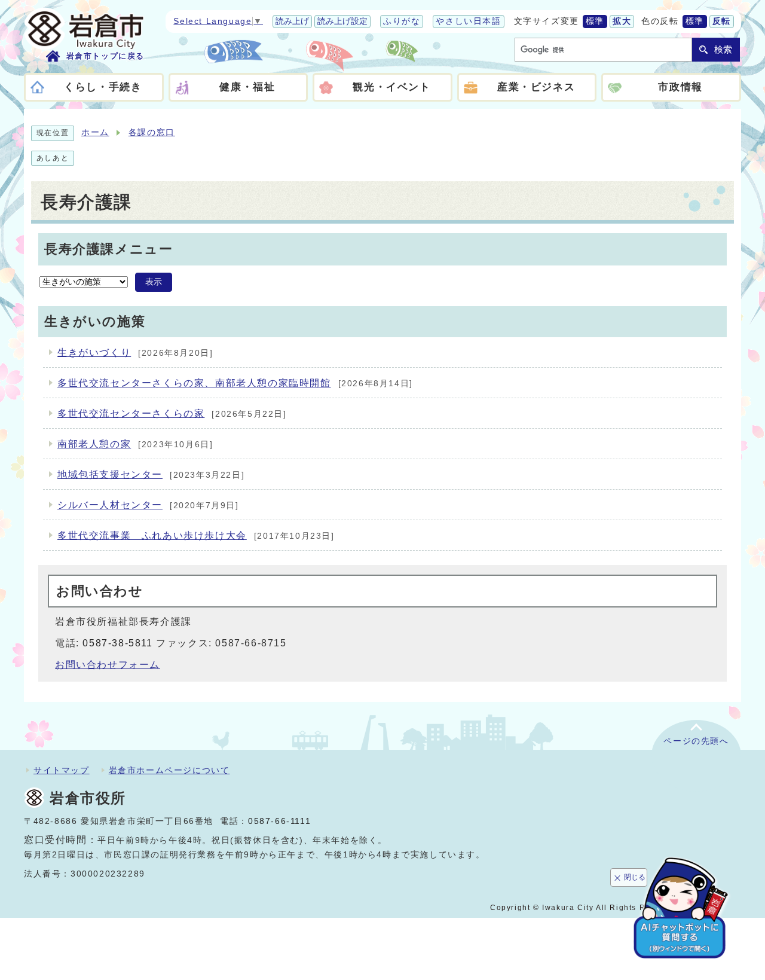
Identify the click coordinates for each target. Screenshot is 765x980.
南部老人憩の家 (94, 444)
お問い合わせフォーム (107, 665)
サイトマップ (61, 770)
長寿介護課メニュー (108, 249)
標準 (595, 21)
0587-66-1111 (279, 821)
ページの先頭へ (696, 741)
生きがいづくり (94, 352)
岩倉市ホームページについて (169, 770)
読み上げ (292, 21)
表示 (153, 281)
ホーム (95, 132)
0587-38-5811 (117, 643)
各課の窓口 (151, 132)
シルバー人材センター (110, 505)
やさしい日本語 (468, 21)
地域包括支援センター (110, 474)
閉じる (634, 877)
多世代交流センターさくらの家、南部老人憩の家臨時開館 (194, 383)
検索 (723, 49)
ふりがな (401, 21)
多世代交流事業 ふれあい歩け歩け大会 (152, 535)
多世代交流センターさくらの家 (130, 413)
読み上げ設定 (342, 21)
